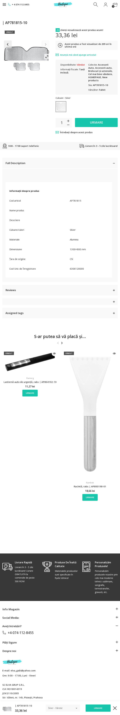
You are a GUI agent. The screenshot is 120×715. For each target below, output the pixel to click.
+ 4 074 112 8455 (20, 4)
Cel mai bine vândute (100, 74)
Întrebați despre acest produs (76, 132)
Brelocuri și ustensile (100, 70)
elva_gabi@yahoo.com (23, 670)
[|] (19, 66)
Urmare (96, 122)
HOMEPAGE (94, 77)
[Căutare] (96, 4)
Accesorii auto (103, 67)
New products (97, 79)
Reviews (10, 290)
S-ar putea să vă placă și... (60, 336)
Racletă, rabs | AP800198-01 (90, 486)
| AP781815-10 (23, 705)
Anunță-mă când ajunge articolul (78, 54)
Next (45, 44)
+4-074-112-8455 (21, 632)
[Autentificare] (105, 4)
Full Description (15, 163)
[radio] (61, 106)
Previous (8, 44)
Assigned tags (14, 313)
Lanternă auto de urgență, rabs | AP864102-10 (30, 381)
